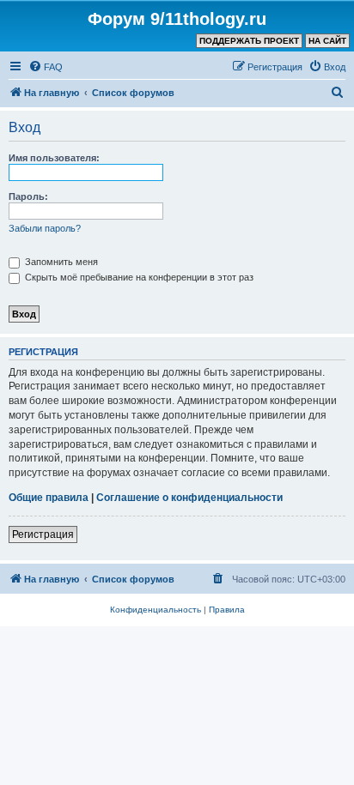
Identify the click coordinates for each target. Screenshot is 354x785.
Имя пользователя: (54, 158)
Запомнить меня (60, 262)
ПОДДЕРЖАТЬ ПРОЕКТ (249, 40)
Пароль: (28, 196)
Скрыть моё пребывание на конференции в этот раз (137, 277)
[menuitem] (45, 67)
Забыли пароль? (45, 228)
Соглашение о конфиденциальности (189, 498)
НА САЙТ (327, 40)
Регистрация (43, 534)
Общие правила (48, 498)
